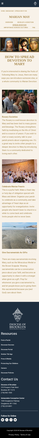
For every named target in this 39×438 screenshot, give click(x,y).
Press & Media (6, 359)
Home (3, 11)
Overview (9, 22)
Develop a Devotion (25, 22)
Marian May (10, 11)
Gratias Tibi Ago (6, 354)
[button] (19, 272)
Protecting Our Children (9, 363)
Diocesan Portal (6, 349)
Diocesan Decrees (7, 345)
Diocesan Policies (7, 373)
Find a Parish (5, 340)
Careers (4, 368)
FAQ (33, 27)
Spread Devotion (19, 25)
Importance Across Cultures (16, 27)
